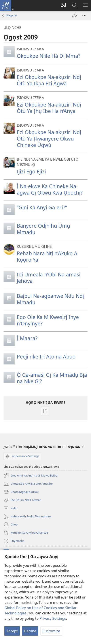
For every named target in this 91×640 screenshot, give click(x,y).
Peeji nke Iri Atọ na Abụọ (46, 356)
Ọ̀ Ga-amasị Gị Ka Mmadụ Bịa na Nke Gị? (52, 378)
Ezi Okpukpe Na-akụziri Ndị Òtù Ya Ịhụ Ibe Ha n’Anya (49, 107)
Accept (12, 631)
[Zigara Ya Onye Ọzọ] (75, 15)
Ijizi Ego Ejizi (31, 171)
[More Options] (84, 15)
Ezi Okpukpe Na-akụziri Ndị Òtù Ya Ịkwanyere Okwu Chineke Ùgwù (49, 138)
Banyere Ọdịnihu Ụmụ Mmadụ (43, 229)
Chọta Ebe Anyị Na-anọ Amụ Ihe (28, 484)
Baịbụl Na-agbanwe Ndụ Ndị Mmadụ (50, 299)
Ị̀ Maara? (27, 338)
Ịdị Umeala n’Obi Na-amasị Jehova (48, 277)
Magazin (11, 15)
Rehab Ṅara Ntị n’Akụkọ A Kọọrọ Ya (47, 256)
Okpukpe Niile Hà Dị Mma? (48, 55)
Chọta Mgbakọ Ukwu (21, 492)
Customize (51, 631)
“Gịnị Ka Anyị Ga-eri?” (42, 207)
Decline (30, 631)
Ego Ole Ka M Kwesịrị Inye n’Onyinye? (48, 320)
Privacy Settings (53, 618)
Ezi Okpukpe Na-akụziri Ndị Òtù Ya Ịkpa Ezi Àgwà (49, 80)
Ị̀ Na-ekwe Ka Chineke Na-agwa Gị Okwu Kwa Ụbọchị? (50, 189)
